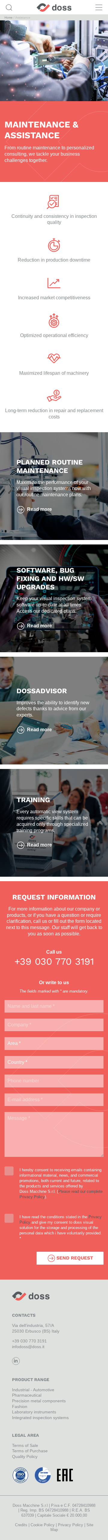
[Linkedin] (16, 1361)
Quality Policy (25, 1456)
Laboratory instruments (34, 1411)
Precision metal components (39, 1400)
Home (8, 17)
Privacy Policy (70, 1525)
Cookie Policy (43, 1525)
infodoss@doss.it (28, 1346)
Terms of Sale (25, 1445)
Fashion (19, 1406)
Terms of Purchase (30, 1450)
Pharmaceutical (26, 1395)
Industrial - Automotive (33, 1389)
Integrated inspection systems (40, 1417)
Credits (21, 1525)
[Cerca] (9, 7)
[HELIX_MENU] (99, 7)
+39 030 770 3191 (54, 961)
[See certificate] (20, 1474)
